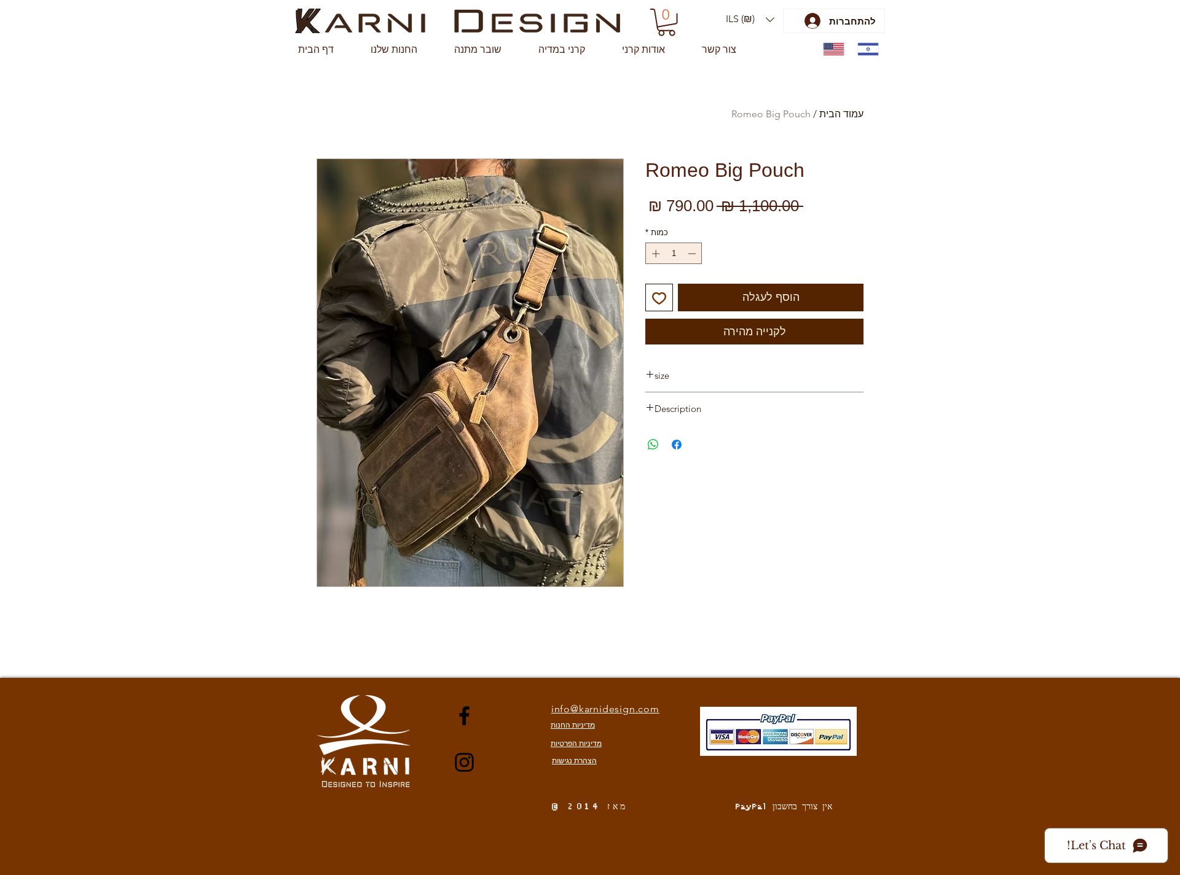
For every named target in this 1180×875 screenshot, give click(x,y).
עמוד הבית (841, 114)
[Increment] (654, 253)
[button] (750, 19)
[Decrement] (693, 253)
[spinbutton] (674, 253)
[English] (831, 49)
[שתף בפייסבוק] (676, 444)
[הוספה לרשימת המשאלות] (659, 297)
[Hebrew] (865, 49)
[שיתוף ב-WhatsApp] (653, 444)
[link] (666, 22)
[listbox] (750, 19)
